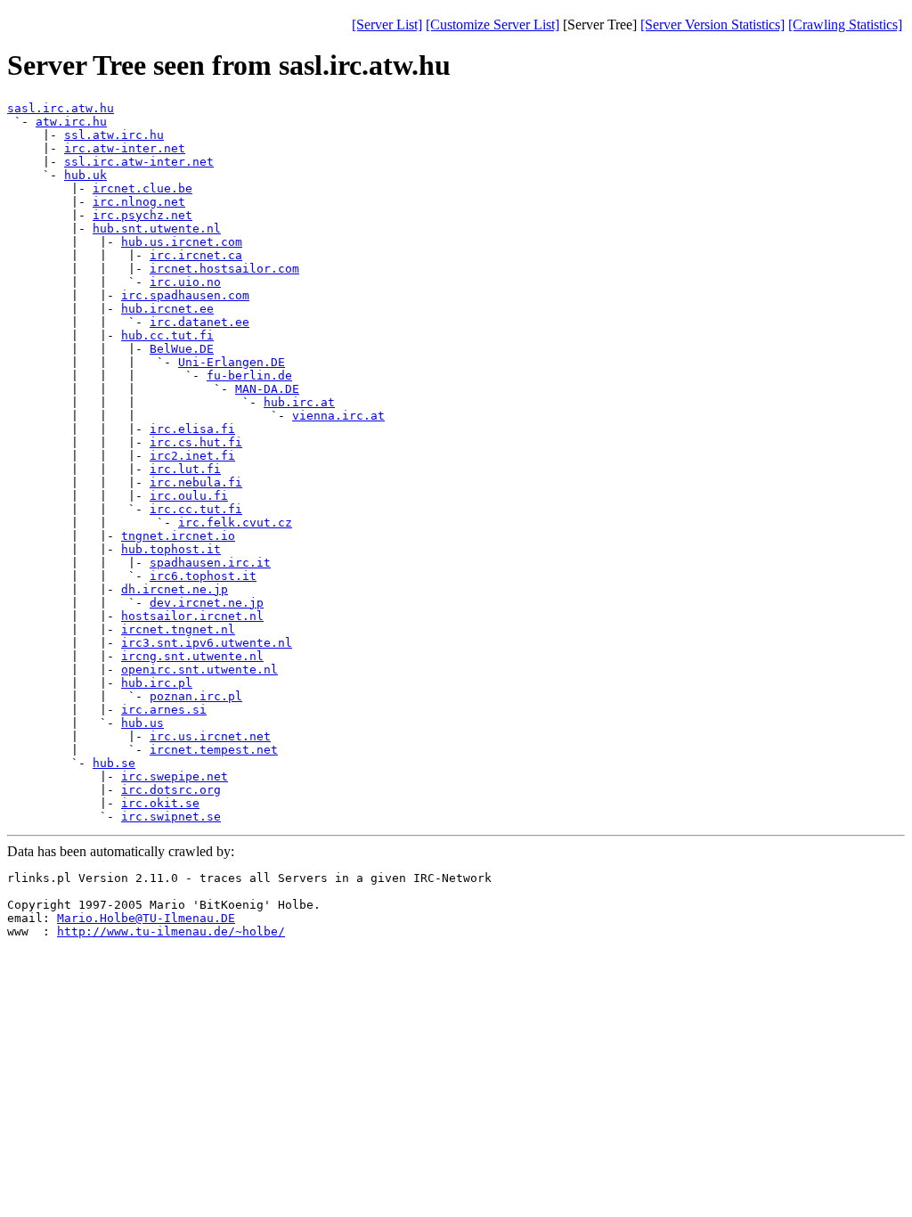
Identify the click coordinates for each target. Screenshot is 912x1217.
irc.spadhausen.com (185, 295)
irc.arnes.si (164, 709)
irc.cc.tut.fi (196, 509)
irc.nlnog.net (139, 201)
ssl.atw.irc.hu (114, 135)
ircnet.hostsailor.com (224, 268)
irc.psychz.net (142, 215)
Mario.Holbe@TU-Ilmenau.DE (146, 918)
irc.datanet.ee (199, 322)
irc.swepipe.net (174, 776)
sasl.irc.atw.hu (60, 108)
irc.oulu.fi (189, 495)
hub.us (142, 723)
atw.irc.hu (71, 121)
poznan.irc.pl (196, 696)
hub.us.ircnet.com (181, 242)
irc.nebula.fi (196, 482)
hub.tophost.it (171, 549)
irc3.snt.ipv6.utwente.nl (206, 642)
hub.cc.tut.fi (167, 335)
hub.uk (85, 175)
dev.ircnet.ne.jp (207, 602)
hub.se (114, 763)
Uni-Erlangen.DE (231, 362)
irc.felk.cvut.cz (235, 522)
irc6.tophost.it (203, 576)
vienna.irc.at (338, 415)
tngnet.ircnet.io (178, 536)
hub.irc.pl (156, 683)
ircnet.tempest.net (214, 749)
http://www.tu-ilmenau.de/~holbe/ (171, 931)
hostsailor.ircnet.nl (192, 616)
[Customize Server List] (492, 24)
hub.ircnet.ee (167, 308)
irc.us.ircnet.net (210, 736)
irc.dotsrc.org (171, 789)
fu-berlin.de (249, 375)
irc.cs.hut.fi (196, 442)
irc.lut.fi (185, 469)
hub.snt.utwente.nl (157, 228)
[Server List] (387, 24)
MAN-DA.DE (267, 389)
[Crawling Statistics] (845, 24)
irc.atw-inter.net (124, 148)
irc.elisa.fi (192, 429)
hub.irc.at (299, 402)
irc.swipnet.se (171, 816)
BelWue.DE (182, 348)
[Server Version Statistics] (712, 24)
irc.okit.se (160, 803)
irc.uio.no (185, 282)
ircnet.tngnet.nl (178, 629)
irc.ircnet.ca (196, 255)
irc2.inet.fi (192, 455)
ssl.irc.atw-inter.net (139, 161)
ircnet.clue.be (142, 188)
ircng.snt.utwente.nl (192, 656)
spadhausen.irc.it (210, 562)
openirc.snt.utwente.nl (199, 669)
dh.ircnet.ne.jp (174, 589)
